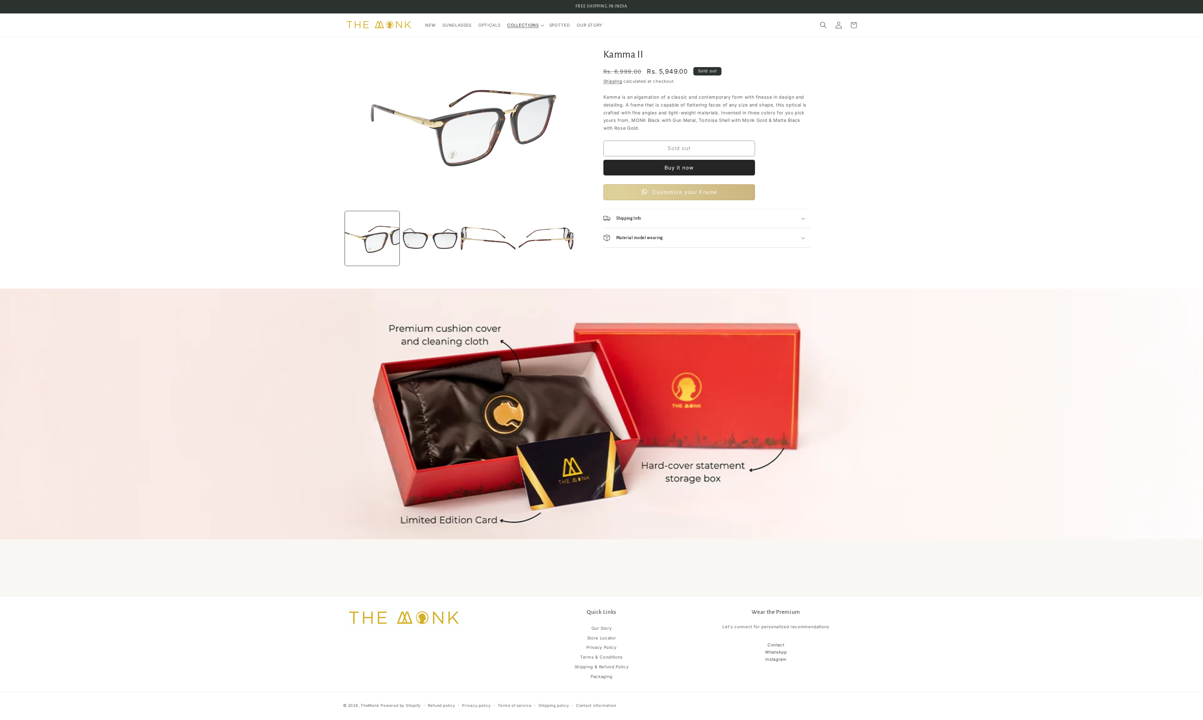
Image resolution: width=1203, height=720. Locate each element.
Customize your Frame (685, 192)
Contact (776, 645)
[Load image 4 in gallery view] (546, 238)
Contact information (596, 705)
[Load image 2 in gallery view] (430, 238)
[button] (524, 25)
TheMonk (370, 705)
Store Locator (601, 637)
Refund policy (441, 705)
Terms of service (514, 705)
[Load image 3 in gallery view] (488, 238)
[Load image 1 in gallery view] (372, 238)
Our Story (601, 628)
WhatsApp (776, 652)
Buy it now (679, 167)
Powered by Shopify (401, 705)
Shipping (612, 81)
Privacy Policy (601, 647)
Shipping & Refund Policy (602, 666)
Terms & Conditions (601, 657)
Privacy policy (476, 705)
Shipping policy (554, 705)
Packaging (601, 676)
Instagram (776, 659)
